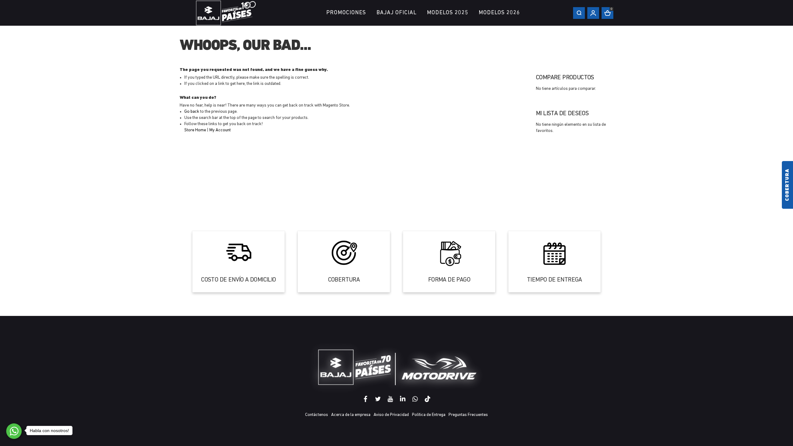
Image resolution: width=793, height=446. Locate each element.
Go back (191, 111)
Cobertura (787, 185)
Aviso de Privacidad (391, 415)
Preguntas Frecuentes (468, 415)
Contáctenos (316, 415)
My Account (220, 130)
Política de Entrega (428, 415)
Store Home (195, 130)
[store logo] (226, 13)
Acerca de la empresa (350, 415)
